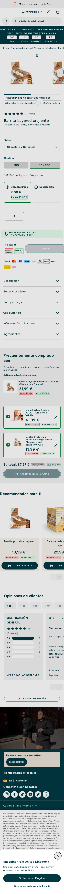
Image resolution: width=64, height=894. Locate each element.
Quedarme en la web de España (32, 886)
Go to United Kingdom (32, 878)
